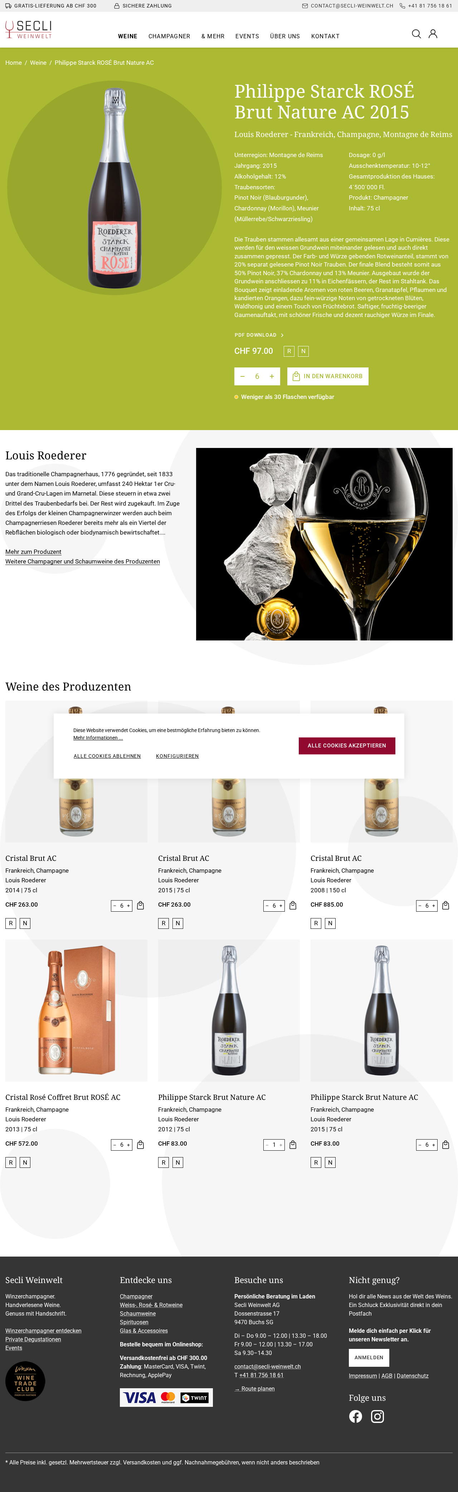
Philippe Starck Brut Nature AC (212, 1097)
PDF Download (256, 335)
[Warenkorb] (448, 33)
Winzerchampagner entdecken (43, 1330)
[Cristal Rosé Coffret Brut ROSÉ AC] (76, 1010)
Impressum (363, 1375)
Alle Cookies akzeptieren (347, 746)
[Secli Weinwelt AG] (28, 29)
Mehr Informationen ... (98, 738)
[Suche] (417, 33)
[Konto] (433, 33)
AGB (387, 1375)
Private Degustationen (33, 1339)
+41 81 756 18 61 (261, 1375)
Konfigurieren (177, 756)
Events (13, 1348)
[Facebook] (355, 1419)
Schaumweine (138, 1313)
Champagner (136, 1296)
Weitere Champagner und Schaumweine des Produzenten (82, 561)
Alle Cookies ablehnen (107, 756)
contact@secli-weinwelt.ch (267, 1366)
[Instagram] (377, 1419)
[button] (128, 36)
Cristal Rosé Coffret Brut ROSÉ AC (63, 1097)
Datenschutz (413, 1375)
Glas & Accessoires (144, 1330)
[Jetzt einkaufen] (139, 906)
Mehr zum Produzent (33, 551)
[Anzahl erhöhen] (272, 376)
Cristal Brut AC (31, 858)
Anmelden (369, 1357)
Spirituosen (134, 1322)
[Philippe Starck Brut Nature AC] (229, 1010)
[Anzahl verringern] (242, 376)
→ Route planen (254, 1388)
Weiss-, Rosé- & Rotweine (151, 1305)
